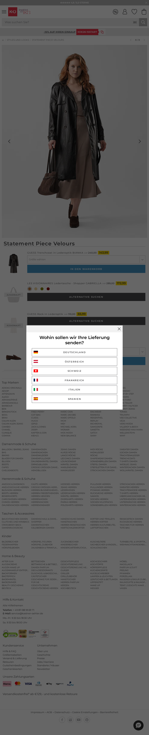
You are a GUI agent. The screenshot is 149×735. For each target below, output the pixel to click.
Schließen (119, 328)
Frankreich (74, 380)
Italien (74, 389)
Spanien (74, 398)
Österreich (74, 361)
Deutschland (74, 352)
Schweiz (75, 370)
